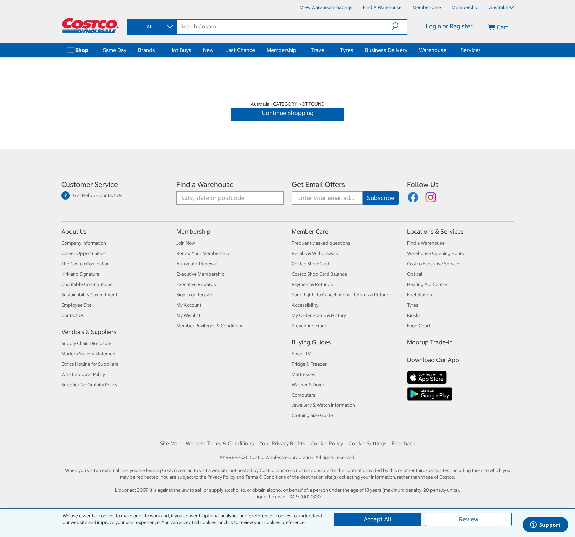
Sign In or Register (195, 295)
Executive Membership (200, 274)
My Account (188, 305)
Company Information (83, 243)
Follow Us (423, 184)
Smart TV (301, 354)
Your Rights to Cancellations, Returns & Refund (341, 295)
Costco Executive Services (434, 264)
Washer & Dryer (308, 385)
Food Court (418, 326)
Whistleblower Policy (83, 374)
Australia (498, 7)
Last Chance (240, 50)
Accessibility (305, 305)
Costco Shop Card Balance (319, 274)
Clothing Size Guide (312, 415)
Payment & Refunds (312, 284)
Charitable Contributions (86, 284)
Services (471, 50)
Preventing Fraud (310, 326)
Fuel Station (419, 295)
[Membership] (297, 50)
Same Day (114, 50)
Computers (303, 395)
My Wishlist (188, 315)
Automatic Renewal (196, 264)
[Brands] (156, 50)
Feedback (403, 443)
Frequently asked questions (321, 243)
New (208, 50)
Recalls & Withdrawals (315, 253)
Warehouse (432, 50)
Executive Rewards (196, 284)
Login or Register (449, 26)
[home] (90, 25)
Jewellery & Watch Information (323, 405)
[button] (399, 26)
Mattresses (303, 374)
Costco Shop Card (310, 264)
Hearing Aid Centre (427, 284)
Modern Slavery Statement (89, 354)
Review (468, 519)
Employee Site (76, 305)
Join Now (185, 243)
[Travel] (327, 50)
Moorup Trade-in (430, 342)
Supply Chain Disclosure (86, 343)
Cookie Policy (326, 443)
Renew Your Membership (202, 253)
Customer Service (89, 184)
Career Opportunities (83, 253)
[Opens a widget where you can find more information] (545, 525)
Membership (281, 50)
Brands (146, 50)
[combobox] (151, 26)
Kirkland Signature (80, 274)
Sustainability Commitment (89, 295)
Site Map (170, 443)
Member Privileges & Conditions (209, 326)
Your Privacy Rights (282, 443)
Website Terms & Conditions (220, 443)
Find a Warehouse (205, 184)
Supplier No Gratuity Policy (89, 385)
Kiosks (414, 315)
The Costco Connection (85, 264)
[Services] (482, 50)
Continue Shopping (288, 113)
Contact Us (72, 315)
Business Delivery (386, 50)
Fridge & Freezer (309, 364)
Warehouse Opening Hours (435, 253)
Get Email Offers (318, 184)
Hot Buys (180, 50)
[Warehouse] (447, 50)
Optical (414, 274)
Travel (318, 50)
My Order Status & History (319, 315)
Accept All (377, 519)
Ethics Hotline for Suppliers (89, 364)
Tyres (346, 50)
